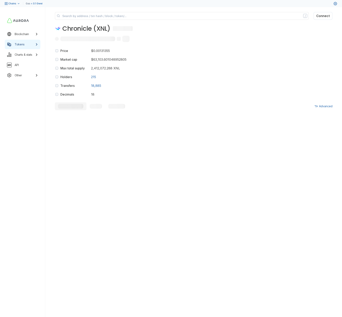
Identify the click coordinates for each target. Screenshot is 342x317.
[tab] (70, 106)
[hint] (57, 51)
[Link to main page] (18, 20)
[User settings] (335, 4)
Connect (323, 16)
